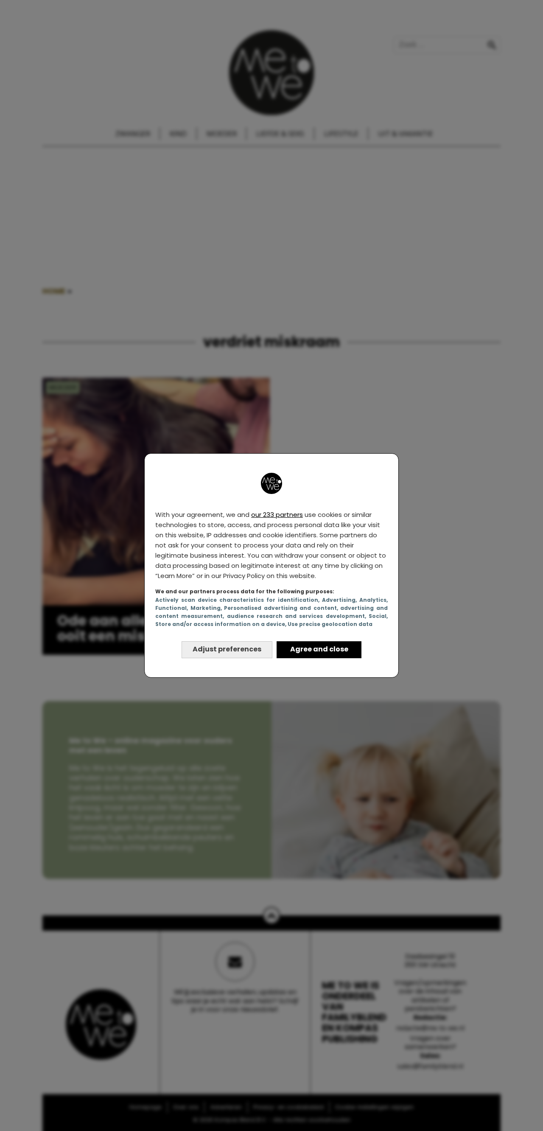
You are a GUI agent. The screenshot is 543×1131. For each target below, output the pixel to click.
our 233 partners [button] (277, 514)
